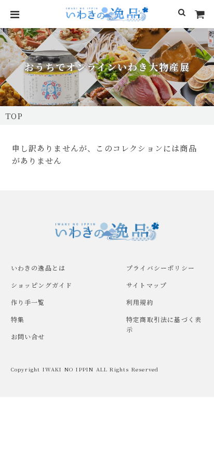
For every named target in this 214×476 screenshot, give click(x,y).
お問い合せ (28, 336)
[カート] (200, 14)
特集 (17, 319)
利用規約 (140, 302)
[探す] (182, 14)
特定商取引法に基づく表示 (164, 324)
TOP (14, 115)
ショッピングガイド (42, 284)
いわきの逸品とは (38, 267)
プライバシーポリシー (160, 267)
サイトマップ (146, 284)
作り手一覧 (28, 302)
